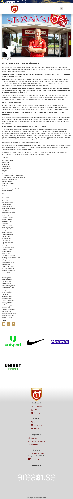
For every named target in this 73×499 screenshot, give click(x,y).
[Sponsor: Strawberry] (25, 1)
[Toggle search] (61, 8)
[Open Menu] (39, 8)
